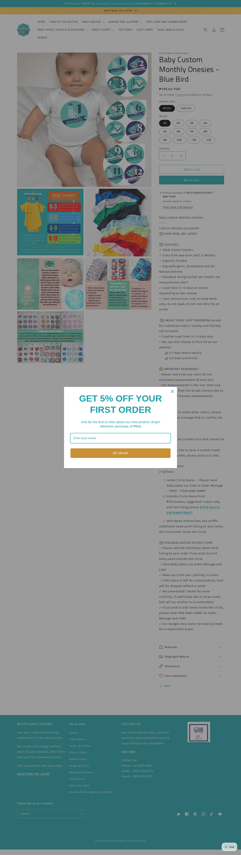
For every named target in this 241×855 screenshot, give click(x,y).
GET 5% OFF (120, 453)
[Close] (172, 391)
